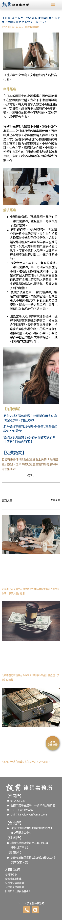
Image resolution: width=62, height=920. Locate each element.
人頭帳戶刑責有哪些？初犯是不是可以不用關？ (26, 761)
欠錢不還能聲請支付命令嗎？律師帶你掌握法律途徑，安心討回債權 (31, 677)
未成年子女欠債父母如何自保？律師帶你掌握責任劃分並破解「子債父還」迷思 (31, 591)
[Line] (35, 909)
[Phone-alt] (26, 909)
